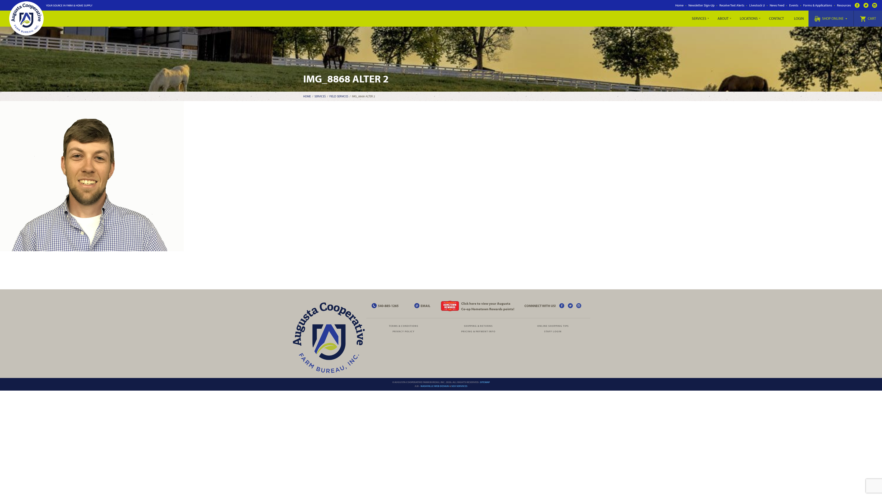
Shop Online (832, 18)
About (723, 18)
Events (793, 5)
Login (799, 18)
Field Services (338, 96)
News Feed (777, 5)
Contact (776, 18)
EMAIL (425, 306)
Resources (844, 5)
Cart (871, 18)
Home (679, 5)
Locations (749, 18)
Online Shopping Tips (553, 325)
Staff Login (553, 331)
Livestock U (757, 5)
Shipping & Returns (478, 325)
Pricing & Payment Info (478, 331)
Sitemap (485, 382)
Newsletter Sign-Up (701, 5)
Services (699, 18)
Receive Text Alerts (731, 5)
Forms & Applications (817, 5)
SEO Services (459, 386)
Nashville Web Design (435, 386)
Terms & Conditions (403, 325)
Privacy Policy (404, 331)
